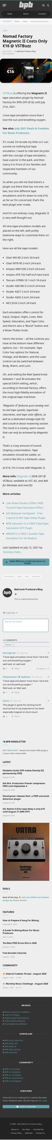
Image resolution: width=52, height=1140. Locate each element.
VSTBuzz (8, 93)
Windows (36, 576)
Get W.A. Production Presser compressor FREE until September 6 (24, 785)
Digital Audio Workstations (17, 1018)
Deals (26, 14)
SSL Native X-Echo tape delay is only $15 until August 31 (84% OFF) (24, 810)
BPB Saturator (11, 1052)
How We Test (38, 1129)
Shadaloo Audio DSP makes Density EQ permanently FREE (23, 772)
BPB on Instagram (13, 1081)
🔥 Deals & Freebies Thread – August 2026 (24, 973)
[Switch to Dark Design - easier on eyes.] (47, 5)
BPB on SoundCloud (14, 1078)
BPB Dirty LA (10, 1046)
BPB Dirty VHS (11, 1043)
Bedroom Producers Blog (26, 51)
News (9, 14)
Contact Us (40, 1133)
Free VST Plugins (12, 1015)
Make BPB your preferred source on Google (27, 562)
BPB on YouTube (12, 1069)
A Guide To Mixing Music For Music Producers (21, 932)
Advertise (29, 1133)
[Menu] (4, 5)
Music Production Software (17, 1012)
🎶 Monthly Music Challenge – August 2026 (25, 983)
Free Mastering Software (16, 1024)
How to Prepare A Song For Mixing (21, 920)
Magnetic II (24, 476)
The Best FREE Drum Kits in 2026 (20, 943)
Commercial (9, 576)
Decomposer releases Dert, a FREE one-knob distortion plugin (26, 797)
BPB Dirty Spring (12, 1049)
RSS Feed (43, 1100)
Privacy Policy (16, 1133)
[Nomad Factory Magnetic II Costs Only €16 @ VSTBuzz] (26, 71)
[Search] (43, 5)
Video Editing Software (15, 1020)
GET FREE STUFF (10, 750)
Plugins (42, 14)
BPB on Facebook (13, 1072)
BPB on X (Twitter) (13, 1075)
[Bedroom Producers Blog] (26, 5)
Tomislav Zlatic (12, 552)
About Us (15, 1129)
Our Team (26, 1129)
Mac (27, 576)
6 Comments (9, 54)
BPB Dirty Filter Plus (14, 1040)
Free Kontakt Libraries (14, 953)
